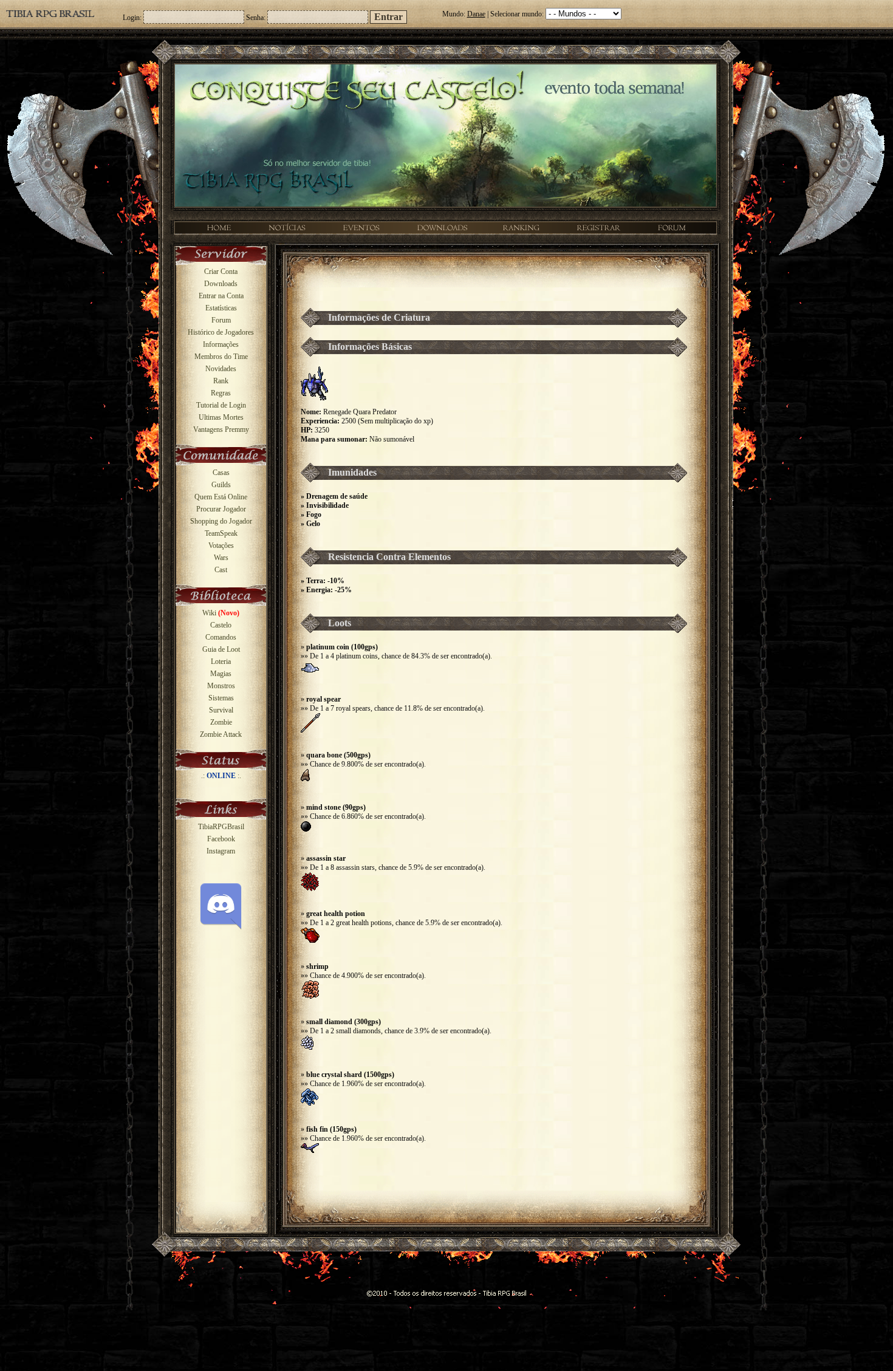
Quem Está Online (220, 497)
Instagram (221, 851)
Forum (221, 320)
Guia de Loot (221, 649)
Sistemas (221, 698)
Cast (220, 570)
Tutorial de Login (221, 405)
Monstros (221, 686)
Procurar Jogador (221, 509)
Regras (221, 393)
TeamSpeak (221, 533)
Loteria (221, 661)
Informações (221, 344)
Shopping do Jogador (221, 521)
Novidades (220, 368)
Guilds (221, 484)
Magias (220, 673)
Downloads (221, 283)
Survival (221, 710)
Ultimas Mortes (221, 417)
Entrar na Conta (221, 296)
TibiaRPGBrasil (221, 826)
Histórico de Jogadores (221, 332)
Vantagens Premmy (221, 429)
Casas (221, 472)
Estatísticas (221, 308)
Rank (220, 381)
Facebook (221, 839)
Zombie (221, 722)
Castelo (220, 625)
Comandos (220, 637)
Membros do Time (221, 356)
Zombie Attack (221, 734)
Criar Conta (221, 271)
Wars (221, 557)
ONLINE (221, 775)
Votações (221, 545)
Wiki (220, 613)
